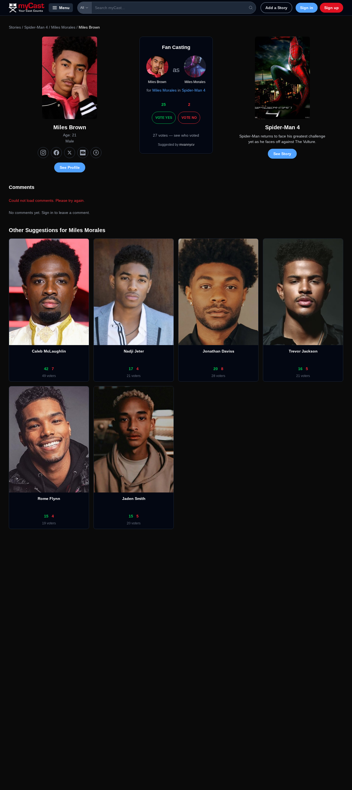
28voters (218, 376)
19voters (49, 523)
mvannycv (186, 145)
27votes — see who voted (176, 135)
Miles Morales (63, 27)
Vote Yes (163, 118)
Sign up (331, 7)
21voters (134, 376)
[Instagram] (43, 152)
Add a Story (276, 7)
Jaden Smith (133, 498)
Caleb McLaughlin (49, 351)
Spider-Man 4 (36, 27)
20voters (134, 523)
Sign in (306, 7)
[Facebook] (56, 152)
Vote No (189, 118)
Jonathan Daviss (218, 351)
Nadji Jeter (134, 351)
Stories (15, 27)
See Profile (70, 167)
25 (163, 104)
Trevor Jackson (303, 351)
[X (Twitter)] (69, 152)
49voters (49, 376)
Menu (64, 7)
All (82, 8)
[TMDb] (95, 152)
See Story (282, 154)
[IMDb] (82, 152)
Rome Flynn (49, 498)
